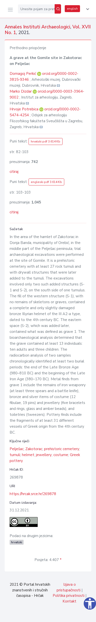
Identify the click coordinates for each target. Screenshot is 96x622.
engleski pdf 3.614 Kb (46, 182)
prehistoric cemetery (61, 448)
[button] (86, 9)
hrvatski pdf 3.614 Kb (45, 141)
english (72, 9)
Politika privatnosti (68, 595)
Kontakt (69, 601)
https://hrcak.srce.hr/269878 (33, 493)
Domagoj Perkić (23, 73)
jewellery (44, 454)
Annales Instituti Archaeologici (37, 27)
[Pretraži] (58, 9)
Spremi (56, 615)
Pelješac (17, 448)
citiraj (14, 171)
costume (60, 454)
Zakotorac (33, 448)
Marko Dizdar (21, 91)
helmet (28, 454)
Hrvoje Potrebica (24, 109)
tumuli (15, 454)
